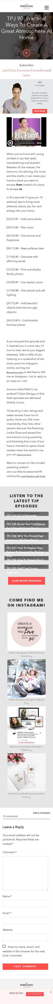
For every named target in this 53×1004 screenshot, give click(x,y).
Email (7, 913)
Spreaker (46, 70)
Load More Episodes (26, 581)
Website (8, 930)
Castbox (26, 75)
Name (7, 896)
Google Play (24, 70)
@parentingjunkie (15, 372)
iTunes (5, 70)
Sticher (13, 70)
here (33, 394)
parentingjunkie (26, 615)
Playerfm (37, 70)
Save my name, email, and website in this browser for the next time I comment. (24, 951)
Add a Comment (41, 813)
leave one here (24, 455)
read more (39, 111)
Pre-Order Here (35, 994)
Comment (10, 852)
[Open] (26, 631)
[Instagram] (42, 647)
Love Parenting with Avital (33, 476)
